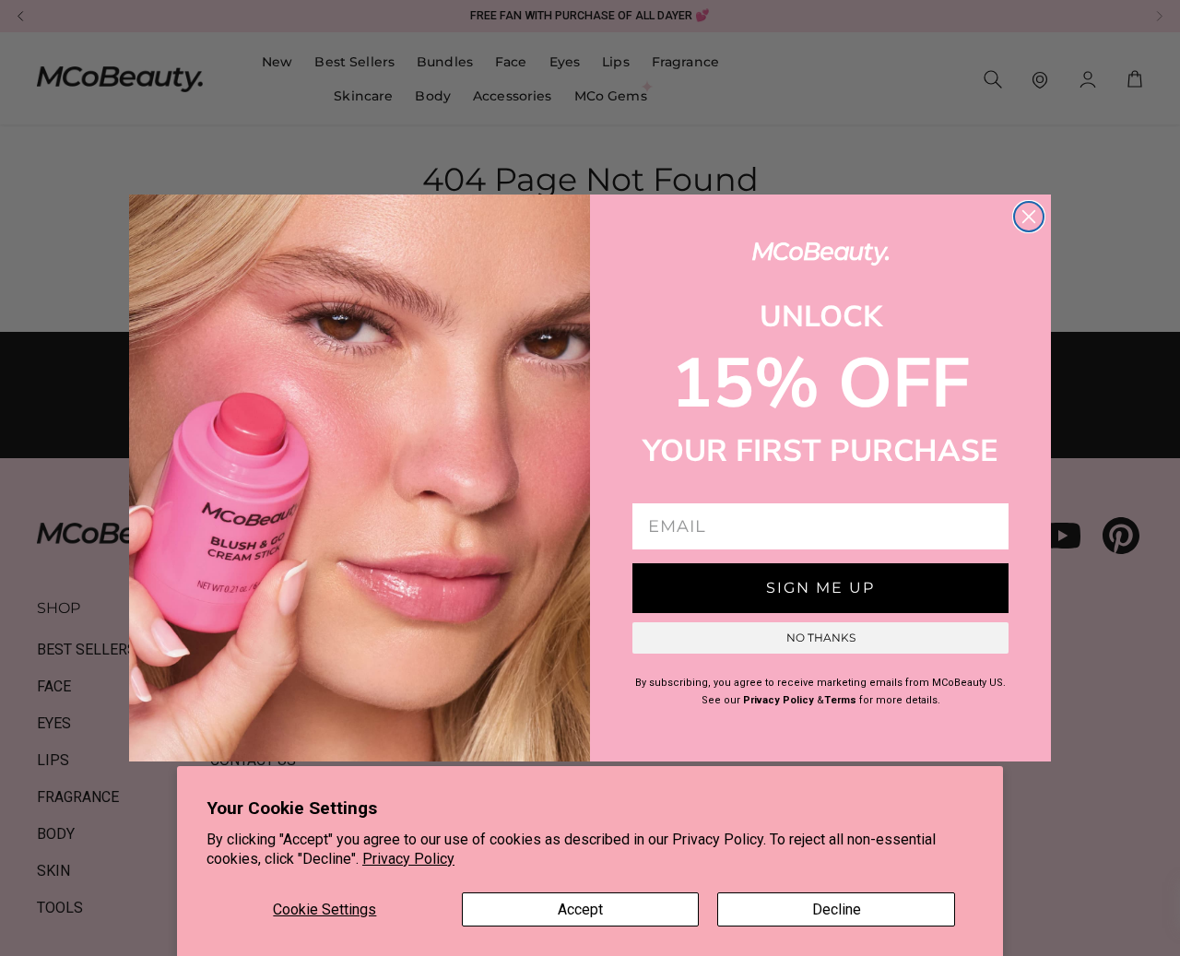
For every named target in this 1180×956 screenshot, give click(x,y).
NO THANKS (821, 637)
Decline (836, 909)
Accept (580, 909)
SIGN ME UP (820, 587)
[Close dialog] (1029, 216)
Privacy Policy (408, 858)
